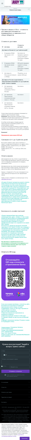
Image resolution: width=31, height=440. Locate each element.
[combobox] (4, 355)
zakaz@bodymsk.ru (6, 179)
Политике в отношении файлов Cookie (13, 435)
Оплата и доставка (6, 392)
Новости (3, 387)
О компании (4, 382)
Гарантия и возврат (6, 397)
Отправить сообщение (15, 371)
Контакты (4, 402)
